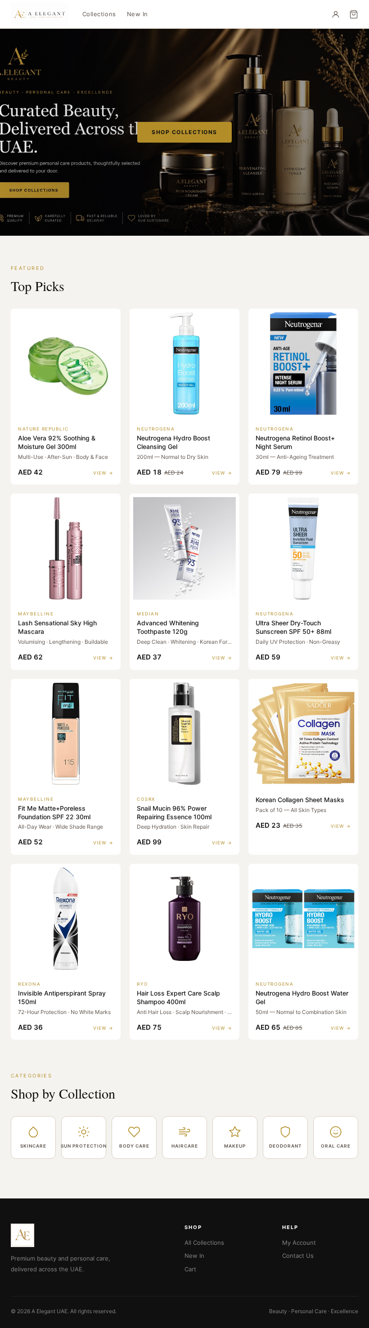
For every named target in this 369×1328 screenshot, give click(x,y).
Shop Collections (184, 132)
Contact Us (298, 1255)
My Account (299, 1242)
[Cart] (353, 14)
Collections (99, 14)
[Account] (335, 14)
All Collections (204, 1242)
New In (137, 14)
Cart (190, 1269)
